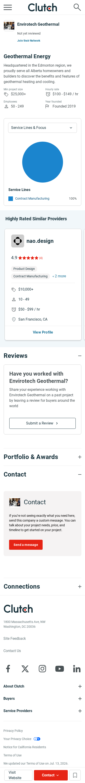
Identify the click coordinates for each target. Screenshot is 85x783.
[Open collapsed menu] (7, 7)
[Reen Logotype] (17, 241)
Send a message (26, 545)
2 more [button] (60, 276)
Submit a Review (39, 423)
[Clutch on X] (25, 668)
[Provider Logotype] (9, 25)
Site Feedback (14, 638)
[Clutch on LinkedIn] (76, 668)
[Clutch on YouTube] (59, 668)
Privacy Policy (13, 731)
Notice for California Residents (24, 747)
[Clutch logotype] (42, 7)
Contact (48, 775)
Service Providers (17, 711)
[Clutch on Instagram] (42, 668)
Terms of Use (12, 755)
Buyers (9, 698)
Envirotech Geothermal (38, 24)
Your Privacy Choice (17, 739)
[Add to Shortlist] (75, 775)
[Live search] (77, 7)
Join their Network (28, 40)
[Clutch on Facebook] (7, 668)
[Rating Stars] (28, 257)
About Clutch (13, 686)
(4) (41, 258)
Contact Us (12, 651)
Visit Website (15, 775)
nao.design (40, 241)
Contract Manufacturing (32, 198)
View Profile (43, 332)
